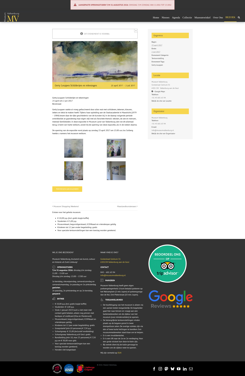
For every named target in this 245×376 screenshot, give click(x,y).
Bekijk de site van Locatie (161, 101)
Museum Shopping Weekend (66, 206)
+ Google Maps (159, 91)
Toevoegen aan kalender (67, 189)
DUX (119, 352)
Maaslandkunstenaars (126, 206)
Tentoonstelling (158, 58)
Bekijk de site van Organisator (163, 133)
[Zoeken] (239, 17)
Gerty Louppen (157, 65)
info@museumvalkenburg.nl (113, 275)
